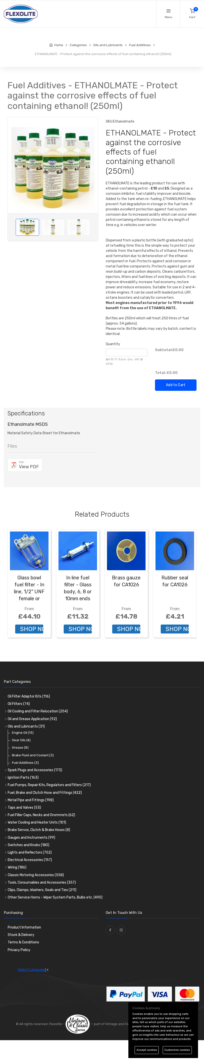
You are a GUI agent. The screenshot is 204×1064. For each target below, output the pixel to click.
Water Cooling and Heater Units (37, 822)
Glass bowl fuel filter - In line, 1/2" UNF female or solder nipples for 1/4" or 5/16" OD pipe (29, 598)
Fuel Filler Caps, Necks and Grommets (41, 815)
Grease (20, 747)
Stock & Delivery (21, 935)
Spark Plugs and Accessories (35, 770)
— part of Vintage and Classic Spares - (120, 1024)
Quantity (113, 344)
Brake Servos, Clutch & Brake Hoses (39, 830)
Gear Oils (21, 740)
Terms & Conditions (23, 942)
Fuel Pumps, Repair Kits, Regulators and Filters (49, 785)
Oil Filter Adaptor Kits (29, 696)
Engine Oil (23, 732)
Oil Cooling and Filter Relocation (38, 711)
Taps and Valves (24, 807)
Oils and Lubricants (26, 726)
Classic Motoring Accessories (36, 875)
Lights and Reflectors (30, 852)
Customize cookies (177, 1050)
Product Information (24, 927)
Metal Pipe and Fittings (31, 800)
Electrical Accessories (30, 860)
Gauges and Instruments (31, 837)
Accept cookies (147, 1050)
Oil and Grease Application (32, 719)
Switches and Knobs (28, 845)
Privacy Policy (19, 950)
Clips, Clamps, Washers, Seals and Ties (42, 890)
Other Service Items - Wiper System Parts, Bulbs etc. (55, 897)
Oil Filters (19, 704)
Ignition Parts (23, 777)
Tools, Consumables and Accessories (42, 882)
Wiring (17, 867)
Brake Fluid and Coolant (33, 755)
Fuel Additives (25, 763)
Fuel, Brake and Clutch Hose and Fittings (45, 793)
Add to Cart (176, 385)
